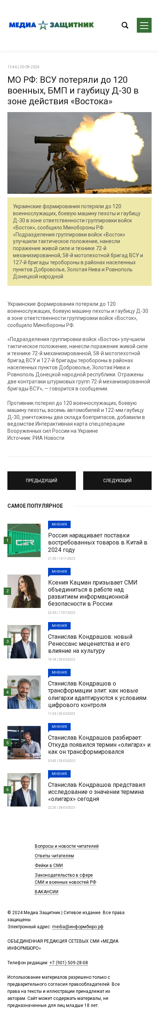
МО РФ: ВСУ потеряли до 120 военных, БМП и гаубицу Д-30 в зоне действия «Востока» (73, 91)
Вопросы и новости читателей (67, 846)
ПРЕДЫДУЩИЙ (42, 477)
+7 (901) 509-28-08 (69, 962)
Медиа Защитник (51, 25)
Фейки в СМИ (49, 865)
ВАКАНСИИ (46, 891)
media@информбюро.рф (78, 926)
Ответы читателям (54, 855)
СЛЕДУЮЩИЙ (118, 477)
